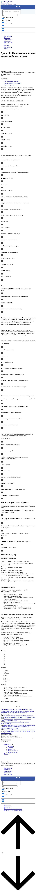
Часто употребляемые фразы (12, 83)
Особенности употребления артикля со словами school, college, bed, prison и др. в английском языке (17, 711)
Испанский (7, 41)
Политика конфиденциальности (13, 810)
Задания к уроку (9, 85)
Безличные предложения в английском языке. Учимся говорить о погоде (16, 719)
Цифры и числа (12, 752)
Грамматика (7, 744)
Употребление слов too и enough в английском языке (16, 709)
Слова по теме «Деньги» (11, 81)
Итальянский (8, 42)
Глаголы (10, 747)
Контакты (7, 807)
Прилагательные (13, 750)
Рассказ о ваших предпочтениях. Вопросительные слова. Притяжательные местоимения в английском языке (18, 716)
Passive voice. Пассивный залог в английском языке (19, 730)
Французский (8, 39)
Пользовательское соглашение (13, 809)
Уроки (6, 754)
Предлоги (11, 749)
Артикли (10, 746)
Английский (8, 36)
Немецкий (7, 38)
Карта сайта (7, 805)
